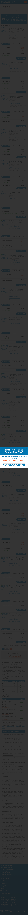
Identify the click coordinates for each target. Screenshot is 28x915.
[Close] (26, 448)
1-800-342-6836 (14, 465)
